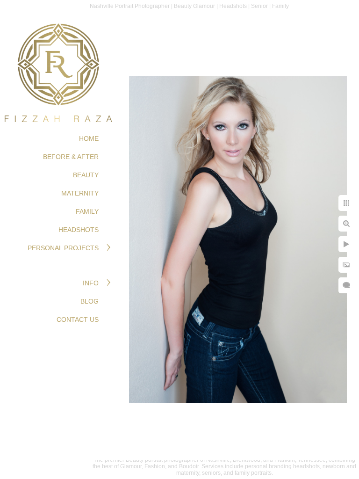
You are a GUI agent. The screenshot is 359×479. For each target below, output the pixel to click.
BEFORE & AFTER (71, 156)
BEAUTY (86, 175)
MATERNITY (80, 193)
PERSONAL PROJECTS (63, 248)
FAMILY (87, 211)
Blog (89, 301)
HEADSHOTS (78, 229)
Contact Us (78, 319)
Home (89, 138)
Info (91, 283)
